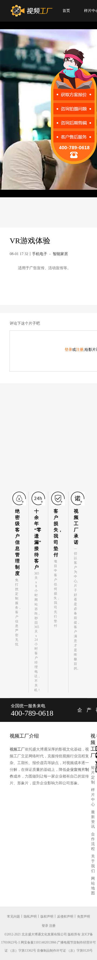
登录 (68, 350)
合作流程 (93, 841)
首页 (66, 11)
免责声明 (83, 916)
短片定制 (93, 775)
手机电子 (39, 254)
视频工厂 (17, 749)
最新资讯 (93, 819)
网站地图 (93, 885)
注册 (80, 350)
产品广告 (88, 714)
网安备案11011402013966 (38, 942)
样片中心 (93, 797)
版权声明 (46, 916)
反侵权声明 (65, 916)
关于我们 (93, 863)
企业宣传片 (79, 714)
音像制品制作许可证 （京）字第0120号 (65, 950)
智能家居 (60, 254)
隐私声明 (30, 916)
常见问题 (13, 916)
